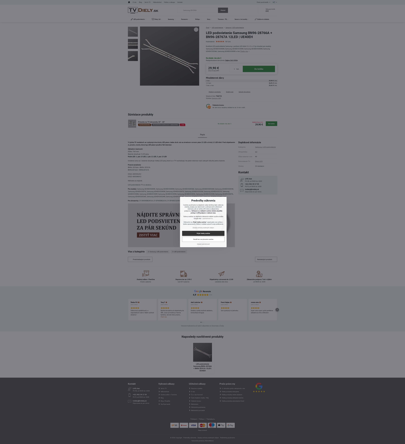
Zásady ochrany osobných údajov (203, 228)
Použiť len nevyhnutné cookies (203, 239)
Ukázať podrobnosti (203, 244)
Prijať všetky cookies (203, 233)
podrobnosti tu (208, 218)
